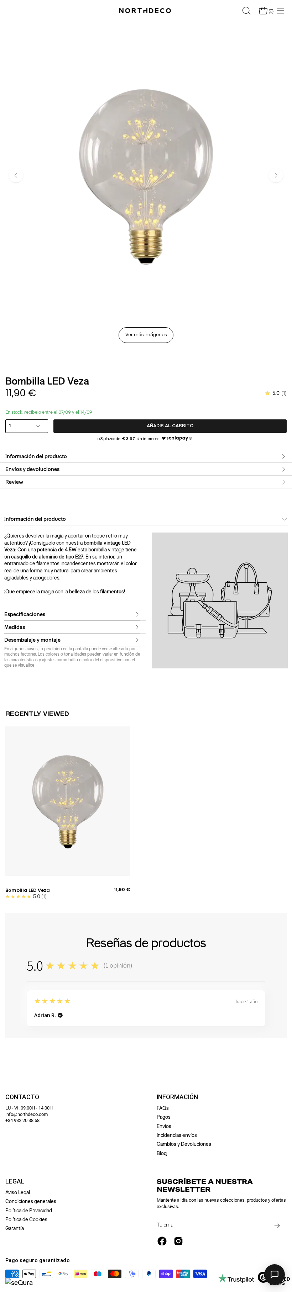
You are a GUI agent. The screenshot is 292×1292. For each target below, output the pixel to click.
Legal (15, 1181)
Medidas (14, 627)
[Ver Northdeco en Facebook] (162, 1241)
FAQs (163, 1108)
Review (14, 482)
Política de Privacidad (28, 1210)
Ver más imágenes (146, 335)
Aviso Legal (17, 1192)
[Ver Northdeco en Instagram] (178, 1241)
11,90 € (122, 889)
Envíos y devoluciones (32, 469)
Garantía (14, 1228)
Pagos (164, 1117)
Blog (162, 1153)
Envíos (164, 1126)
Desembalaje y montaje (32, 640)
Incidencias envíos (177, 1135)
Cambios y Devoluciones (184, 1144)
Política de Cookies (26, 1219)
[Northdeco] (146, 10)
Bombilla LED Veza (27, 890)
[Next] (276, 175)
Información (177, 1097)
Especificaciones (24, 614)
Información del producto (36, 456)
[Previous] (16, 175)
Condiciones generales (30, 1201)
